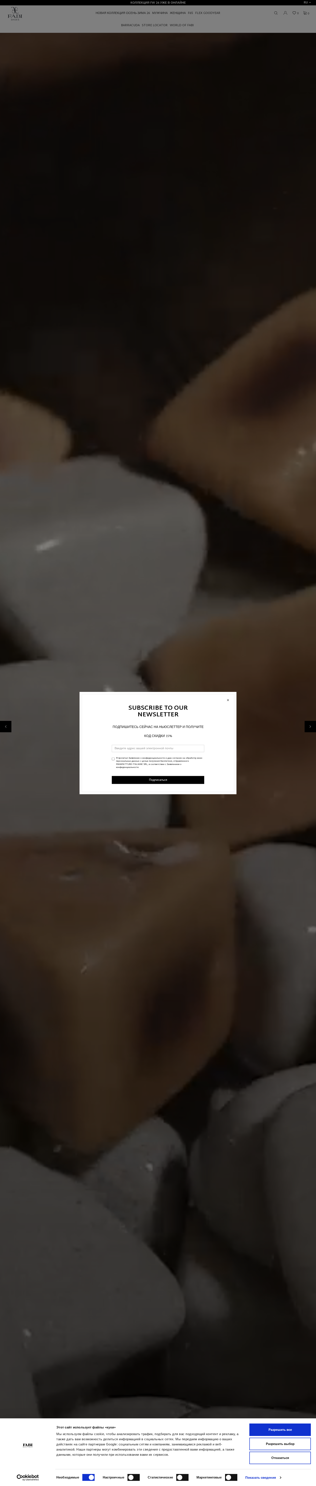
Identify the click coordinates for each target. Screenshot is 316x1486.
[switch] (133, 1477)
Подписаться (158, 780)
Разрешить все (280, 1429)
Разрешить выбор (280, 1444)
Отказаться (280, 1458)
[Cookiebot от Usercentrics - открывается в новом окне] (28, 1477)
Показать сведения (260, 1477)
